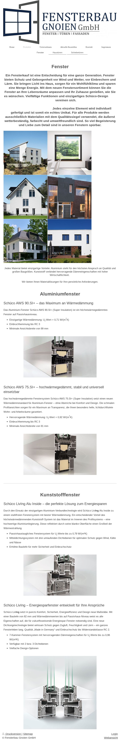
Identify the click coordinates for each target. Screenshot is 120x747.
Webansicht (111, 737)
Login (114, 733)
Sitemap (28, 733)
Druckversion (13, 733)
